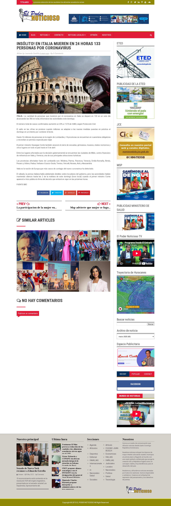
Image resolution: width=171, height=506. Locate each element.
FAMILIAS (94, 460)
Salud (108, 476)
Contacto (58, 35)
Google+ (71, 193)
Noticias (44, 35)
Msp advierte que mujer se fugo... (90, 207)
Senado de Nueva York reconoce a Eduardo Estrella (31, 469)
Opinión (93, 35)
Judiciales (110, 463)
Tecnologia (110, 479)
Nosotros (106, 35)
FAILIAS (109, 457)
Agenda (93, 445)
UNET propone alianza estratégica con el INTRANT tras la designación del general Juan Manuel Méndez (72, 472)
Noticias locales (76, 35)
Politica (109, 473)
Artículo (109, 445)
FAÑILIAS (110, 460)
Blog (33, 35)
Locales (109, 467)
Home (23, 35)
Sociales (93, 479)
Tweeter (57, 193)
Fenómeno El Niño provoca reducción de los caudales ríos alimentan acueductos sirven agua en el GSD (58, 2)
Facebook (44, 193)
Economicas (111, 454)
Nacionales (110, 470)
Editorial (93, 457)
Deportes (94, 454)
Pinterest (84, 193)
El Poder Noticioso (85, 502)
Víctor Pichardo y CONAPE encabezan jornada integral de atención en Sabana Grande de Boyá (70, 460)
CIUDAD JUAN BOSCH (112, 449)
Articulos (93, 448)
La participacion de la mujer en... (37, 207)
